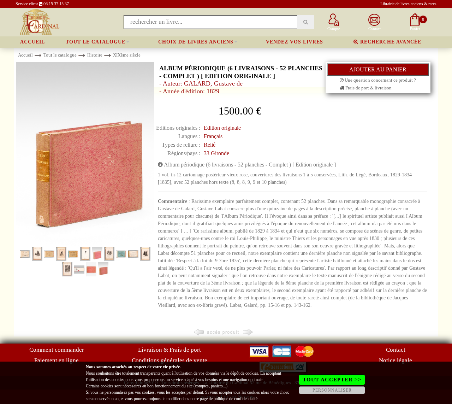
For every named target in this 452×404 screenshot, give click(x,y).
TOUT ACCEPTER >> (332, 379)
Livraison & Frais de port (169, 349)
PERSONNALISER (332, 390)
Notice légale (395, 360)
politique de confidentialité (235, 398)
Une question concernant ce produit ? (380, 80)
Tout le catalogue (95, 42)
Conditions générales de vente (169, 360)
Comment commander (56, 349)
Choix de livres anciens (195, 42)
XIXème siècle (127, 55)
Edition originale (222, 128)
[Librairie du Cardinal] (39, 21)
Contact (395, 349)
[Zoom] (85, 153)
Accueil (32, 42)
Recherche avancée (389, 42)
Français (213, 136)
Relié (209, 145)
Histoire (94, 55)
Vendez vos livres (294, 42)
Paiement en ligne (56, 360)
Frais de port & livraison (368, 87)
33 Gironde (216, 153)
